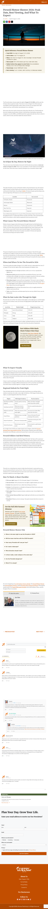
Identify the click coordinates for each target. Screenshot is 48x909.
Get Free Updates (24, 853)
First (2, 827)
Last (25, 827)
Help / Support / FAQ (24, 879)
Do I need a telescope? (12, 546)
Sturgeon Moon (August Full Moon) (29, 585)
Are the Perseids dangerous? (14, 559)
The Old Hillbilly (18, 725)
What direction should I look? (14, 550)
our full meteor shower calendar (22, 583)
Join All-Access (11, 523)
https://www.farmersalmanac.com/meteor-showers (34, 729)
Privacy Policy (32, 850)
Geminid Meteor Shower (11, 585)
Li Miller (14, 702)
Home (3, 5)
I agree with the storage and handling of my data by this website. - (19, 850)
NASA (23, 191)
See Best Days (26, 345)
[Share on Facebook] (7, 22)
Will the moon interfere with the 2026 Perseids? (19, 538)
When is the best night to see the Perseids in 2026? (20, 534)
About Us (24, 877)
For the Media (24, 882)
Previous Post (10, 631)
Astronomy (8, 5)
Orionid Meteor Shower (38, 583)
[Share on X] (12, 22)
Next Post (39, 631)
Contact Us (24, 887)
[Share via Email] (4, 22)
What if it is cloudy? (11, 563)
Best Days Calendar (33, 333)
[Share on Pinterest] (9, 22)
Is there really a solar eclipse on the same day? (19, 555)
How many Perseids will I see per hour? (17, 542)
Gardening (10, 840)
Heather (10, 701)
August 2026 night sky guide (19, 587)
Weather (4, 840)
